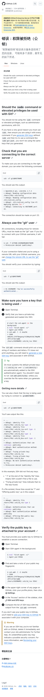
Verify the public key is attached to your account (18, 529)
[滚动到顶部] (39, 692)
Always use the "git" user (18, 222)
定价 (35, 686)
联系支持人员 (9, 666)
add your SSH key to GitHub (26, 615)
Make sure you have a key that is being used (22, 302)
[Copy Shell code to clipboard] (38, 173)
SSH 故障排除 (19, 8)
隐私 (25, 686)
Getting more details (13, 388)
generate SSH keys (25, 135)
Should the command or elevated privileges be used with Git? (22, 110)
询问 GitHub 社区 (10, 663)
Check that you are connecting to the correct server (18, 154)
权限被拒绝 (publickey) (13, 11)
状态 (30, 686)
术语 (20, 686)
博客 (11, 689)
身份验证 (8, 8)
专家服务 (5, 689)
